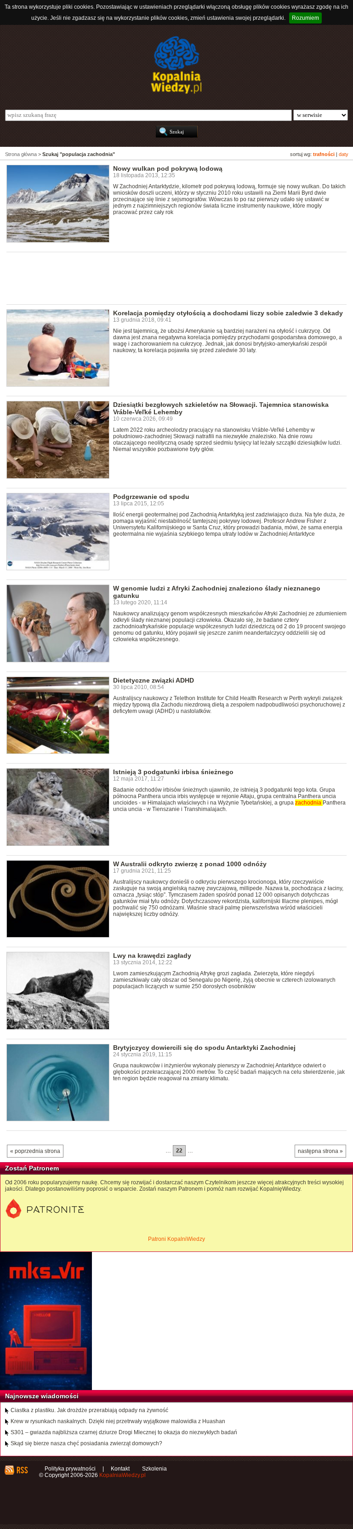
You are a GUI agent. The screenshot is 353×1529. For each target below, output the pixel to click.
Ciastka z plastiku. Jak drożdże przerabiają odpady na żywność (89, 1410)
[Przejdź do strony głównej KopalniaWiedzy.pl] (176, 65)
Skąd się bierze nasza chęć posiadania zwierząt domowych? (86, 1443)
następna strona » (320, 1151)
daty (343, 154)
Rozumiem (305, 18)
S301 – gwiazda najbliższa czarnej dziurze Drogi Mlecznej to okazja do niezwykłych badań (124, 1432)
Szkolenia (154, 1468)
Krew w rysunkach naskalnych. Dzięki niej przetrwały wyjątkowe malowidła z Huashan (118, 1421)
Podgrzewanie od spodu (151, 496)
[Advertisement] (173, 277)
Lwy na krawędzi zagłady (152, 955)
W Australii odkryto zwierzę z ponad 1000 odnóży (190, 864)
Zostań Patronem (32, 1168)
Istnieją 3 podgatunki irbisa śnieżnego (173, 772)
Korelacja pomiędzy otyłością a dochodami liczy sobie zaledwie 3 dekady (228, 313)
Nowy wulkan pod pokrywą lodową (167, 168)
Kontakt (120, 1468)
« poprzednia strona (35, 1151)
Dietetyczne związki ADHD (153, 680)
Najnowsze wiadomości (42, 1396)
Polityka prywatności (70, 1468)
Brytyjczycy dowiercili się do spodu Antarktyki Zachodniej (204, 1047)
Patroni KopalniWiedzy (176, 1239)
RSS (22, 1470)
